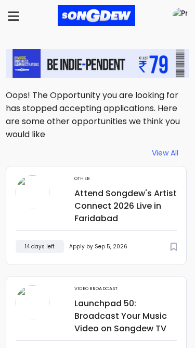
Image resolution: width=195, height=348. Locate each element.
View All (165, 153)
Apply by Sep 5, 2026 (98, 246)
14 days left (40, 246)
